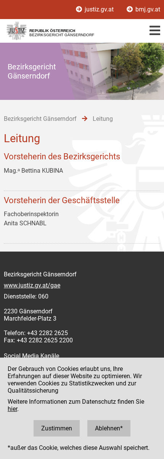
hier (12, 408)
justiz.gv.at (99, 9)
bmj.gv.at (147, 9)
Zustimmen (56, 428)
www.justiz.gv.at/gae (32, 285)
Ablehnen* (109, 428)
